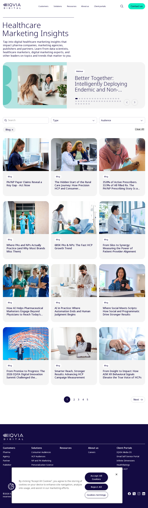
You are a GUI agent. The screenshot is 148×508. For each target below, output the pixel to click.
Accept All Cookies (96, 477)
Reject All (96, 487)
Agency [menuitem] (6, 456)
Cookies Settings (96, 495)
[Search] (5, 120)
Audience (106, 120)
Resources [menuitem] (66, 447)
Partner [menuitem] (6, 460)
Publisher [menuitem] (7, 464)
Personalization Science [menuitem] (42, 464)
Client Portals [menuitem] (124, 447)
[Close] (116, 474)
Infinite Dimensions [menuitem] (126, 460)
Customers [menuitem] (9, 447)
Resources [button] (71, 6)
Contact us (137, 6)
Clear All (139, 129)
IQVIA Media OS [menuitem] (124, 452)
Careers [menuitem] (91, 452)
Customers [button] (43, 6)
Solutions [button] (58, 6)
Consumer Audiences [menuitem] (41, 452)
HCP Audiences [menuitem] (38, 456)
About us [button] (85, 6)
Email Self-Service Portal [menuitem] (128, 456)
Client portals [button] (100, 6)
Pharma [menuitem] (6, 452)
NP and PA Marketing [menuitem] (41, 460)
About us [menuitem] (93, 447)
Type (55, 120)
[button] (122, 6)
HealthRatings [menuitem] (123, 464)
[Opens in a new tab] (129, 494)
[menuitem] (43, 6)
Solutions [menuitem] (36, 447)
